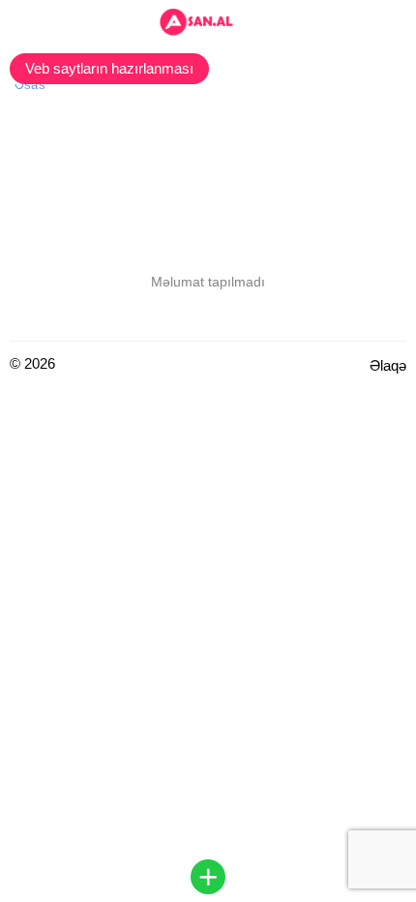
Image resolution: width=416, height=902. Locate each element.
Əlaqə (388, 365)
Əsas (30, 84)
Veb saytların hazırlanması (109, 68)
